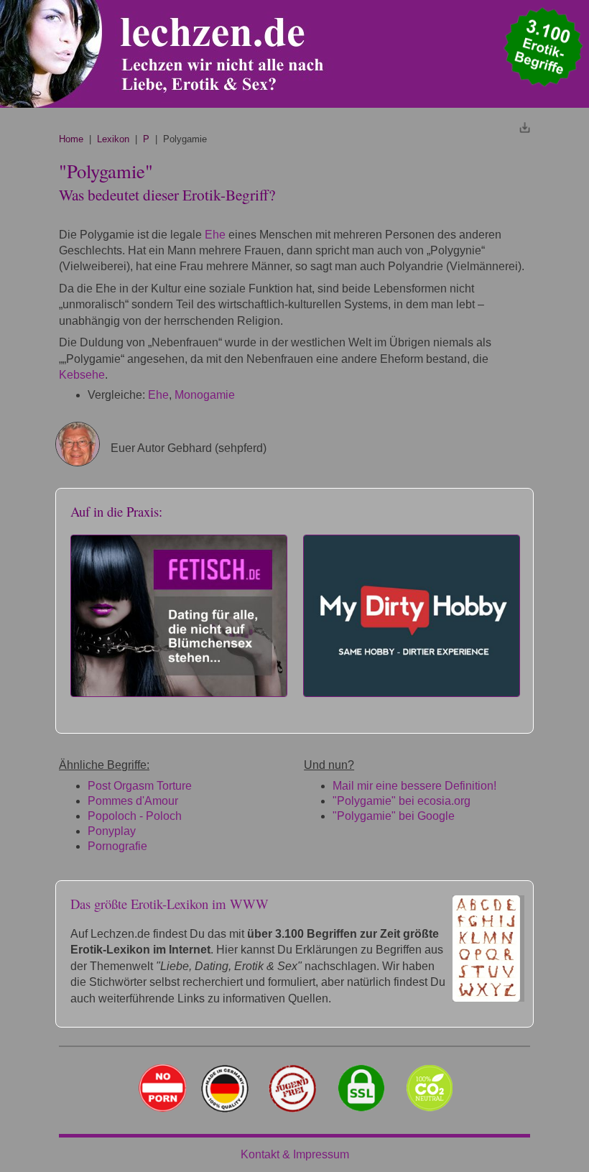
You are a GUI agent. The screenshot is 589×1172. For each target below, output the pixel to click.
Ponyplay (112, 831)
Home (71, 139)
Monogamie (205, 395)
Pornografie (117, 846)
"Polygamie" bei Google (394, 816)
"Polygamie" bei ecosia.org (401, 801)
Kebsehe (82, 375)
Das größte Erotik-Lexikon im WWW (169, 904)
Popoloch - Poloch (135, 816)
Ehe (215, 235)
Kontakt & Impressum (295, 1154)
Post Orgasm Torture (140, 786)
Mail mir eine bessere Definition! (414, 786)
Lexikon (113, 139)
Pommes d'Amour (133, 801)
